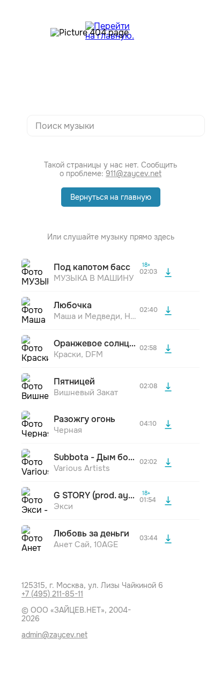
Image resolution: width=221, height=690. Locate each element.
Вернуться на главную (110, 197)
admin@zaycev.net (54, 635)
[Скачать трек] (168, 272)
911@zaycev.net (133, 173)
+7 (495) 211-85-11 (52, 594)
